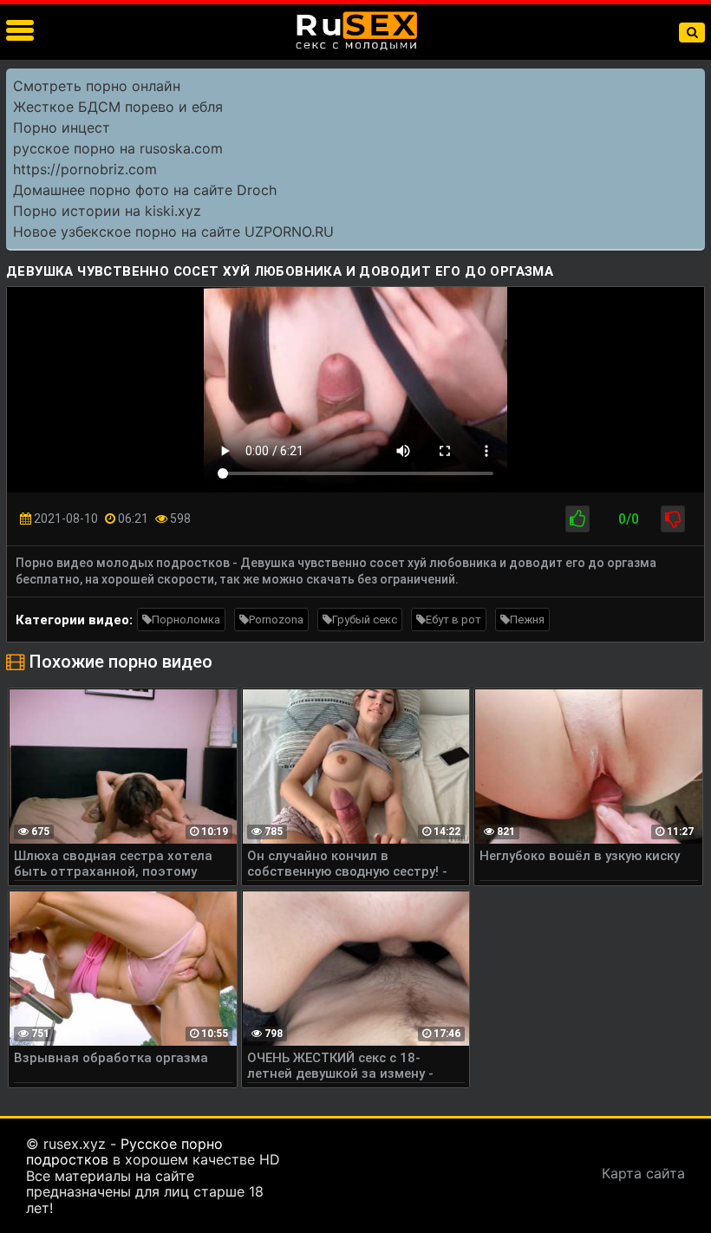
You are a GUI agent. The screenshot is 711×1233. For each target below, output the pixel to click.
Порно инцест (61, 127)
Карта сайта (643, 1173)
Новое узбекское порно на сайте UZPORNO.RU (173, 231)
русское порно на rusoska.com (118, 148)
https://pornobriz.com (85, 169)
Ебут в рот (453, 619)
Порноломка (186, 619)
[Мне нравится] (577, 519)
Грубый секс (364, 619)
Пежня (527, 619)
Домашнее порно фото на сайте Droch (145, 190)
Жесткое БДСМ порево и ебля (118, 106)
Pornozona (276, 619)
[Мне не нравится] (673, 519)
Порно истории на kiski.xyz (107, 210)
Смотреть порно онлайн (96, 86)
